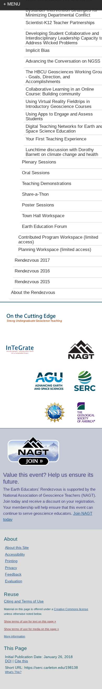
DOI (8, 661)
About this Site (17, 547)
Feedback (13, 574)
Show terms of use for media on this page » (31, 629)
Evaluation (13, 581)
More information (14, 636)
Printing (11, 561)
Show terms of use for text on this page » (30, 621)
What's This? (13, 672)
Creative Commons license (71, 609)
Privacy (11, 568)
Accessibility (15, 554)
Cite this (21, 661)
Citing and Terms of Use (24, 601)
